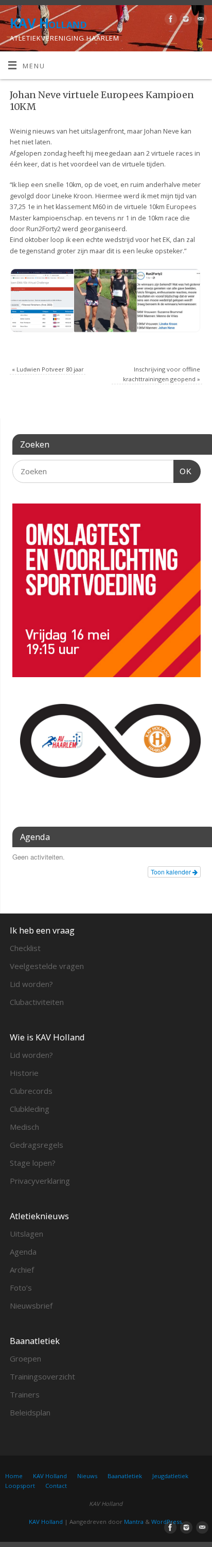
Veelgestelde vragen (47, 966)
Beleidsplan (30, 1412)
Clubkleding (29, 1109)
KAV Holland (48, 23)
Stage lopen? (33, 1163)
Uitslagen (26, 1233)
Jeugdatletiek (170, 1476)
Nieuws (87, 1476)
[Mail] (199, 20)
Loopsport (20, 1485)
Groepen (25, 1358)
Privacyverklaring (40, 1181)
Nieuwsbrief (31, 1305)
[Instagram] (184, 20)
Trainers (25, 1394)
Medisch (24, 1127)
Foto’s (21, 1287)
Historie (24, 1073)
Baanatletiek (125, 1476)
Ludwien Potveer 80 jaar (48, 369)
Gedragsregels (36, 1145)
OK (182, 471)
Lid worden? (31, 984)
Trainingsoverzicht (42, 1376)
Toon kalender (171, 871)
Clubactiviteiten (37, 1002)
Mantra (134, 1521)
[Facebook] (169, 20)
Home (14, 1476)
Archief (22, 1269)
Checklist (25, 948)
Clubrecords (31, 1091)
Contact (56, 1485)
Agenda (23, 1251)
